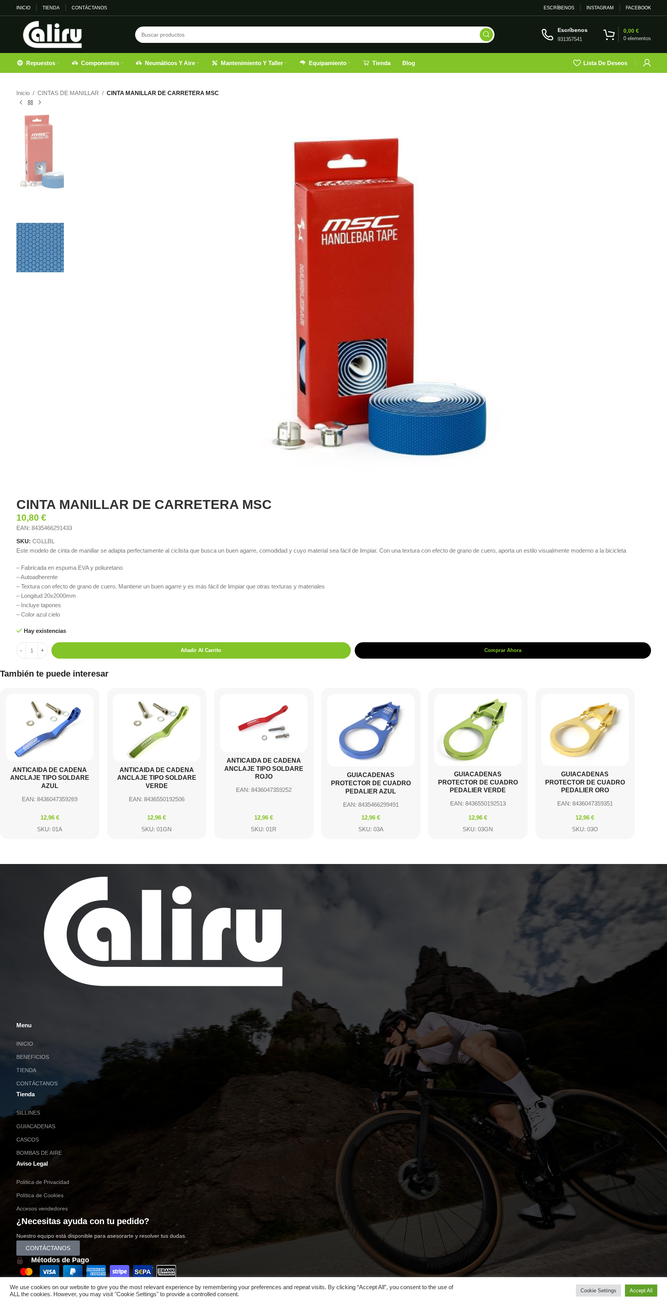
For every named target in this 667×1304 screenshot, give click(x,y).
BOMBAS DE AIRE (39, 1153)
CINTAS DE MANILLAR (68, 93)
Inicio (23, 93)
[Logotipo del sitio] (52, 33)
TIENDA (26, 1070)
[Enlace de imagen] (163, 931)
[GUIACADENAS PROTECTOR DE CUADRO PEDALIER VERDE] (478, 730)
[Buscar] (486, 34)
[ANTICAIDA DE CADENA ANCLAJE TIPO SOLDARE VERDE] (157, 728)
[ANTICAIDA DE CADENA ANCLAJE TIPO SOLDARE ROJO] (264, 723)
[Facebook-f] (68, 1008)
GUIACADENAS (35, 1126)
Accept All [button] (641, 1290)
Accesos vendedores (42, 1208)
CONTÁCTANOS (37, 1083)
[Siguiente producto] (39, 103)
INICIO (24, 1044)
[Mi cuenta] (647, 63)
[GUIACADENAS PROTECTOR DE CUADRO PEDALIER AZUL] (371, 730)
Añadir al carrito (201, 650)
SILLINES (28, 1113)
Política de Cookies (39, 1195)
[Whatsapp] (26, 1008)
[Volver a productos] (30, 103)
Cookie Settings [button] (598, 1290)
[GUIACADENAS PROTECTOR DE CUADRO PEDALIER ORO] (585, 730)
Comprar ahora (502, 650)
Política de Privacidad (42, 1182)
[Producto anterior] (21, 103)
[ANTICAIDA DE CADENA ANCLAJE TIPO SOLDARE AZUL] (49, 728)
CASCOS (27, 1139)
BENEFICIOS (32, 1057)
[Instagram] (47, 1008)
